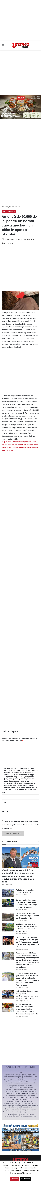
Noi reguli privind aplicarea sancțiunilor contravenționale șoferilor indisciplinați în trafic (27, 994)
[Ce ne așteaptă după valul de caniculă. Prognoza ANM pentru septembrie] (8, 916)
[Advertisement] (20, 20)
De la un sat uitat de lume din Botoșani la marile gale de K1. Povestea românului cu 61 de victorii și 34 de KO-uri (27, 942)
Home (5, 207)
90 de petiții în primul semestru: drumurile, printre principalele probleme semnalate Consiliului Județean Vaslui (27, 1009)
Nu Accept (25, 1179)
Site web (5, 812)
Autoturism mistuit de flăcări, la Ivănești (25, 891)
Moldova (12, 207)
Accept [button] (15, 1179)
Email (4, 802)
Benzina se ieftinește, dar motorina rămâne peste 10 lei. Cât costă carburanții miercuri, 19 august (27, 903)
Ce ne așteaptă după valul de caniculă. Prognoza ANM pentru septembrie (27, 915)
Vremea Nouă (9, 239)
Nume (4, 793)
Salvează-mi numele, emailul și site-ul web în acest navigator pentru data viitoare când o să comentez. (20, 824)
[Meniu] (3, 46)
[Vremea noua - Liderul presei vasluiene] (20, 45)
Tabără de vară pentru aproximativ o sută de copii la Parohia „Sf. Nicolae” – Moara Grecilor (27, 927)
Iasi (18, 207)
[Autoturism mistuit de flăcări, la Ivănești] (8, 893)
